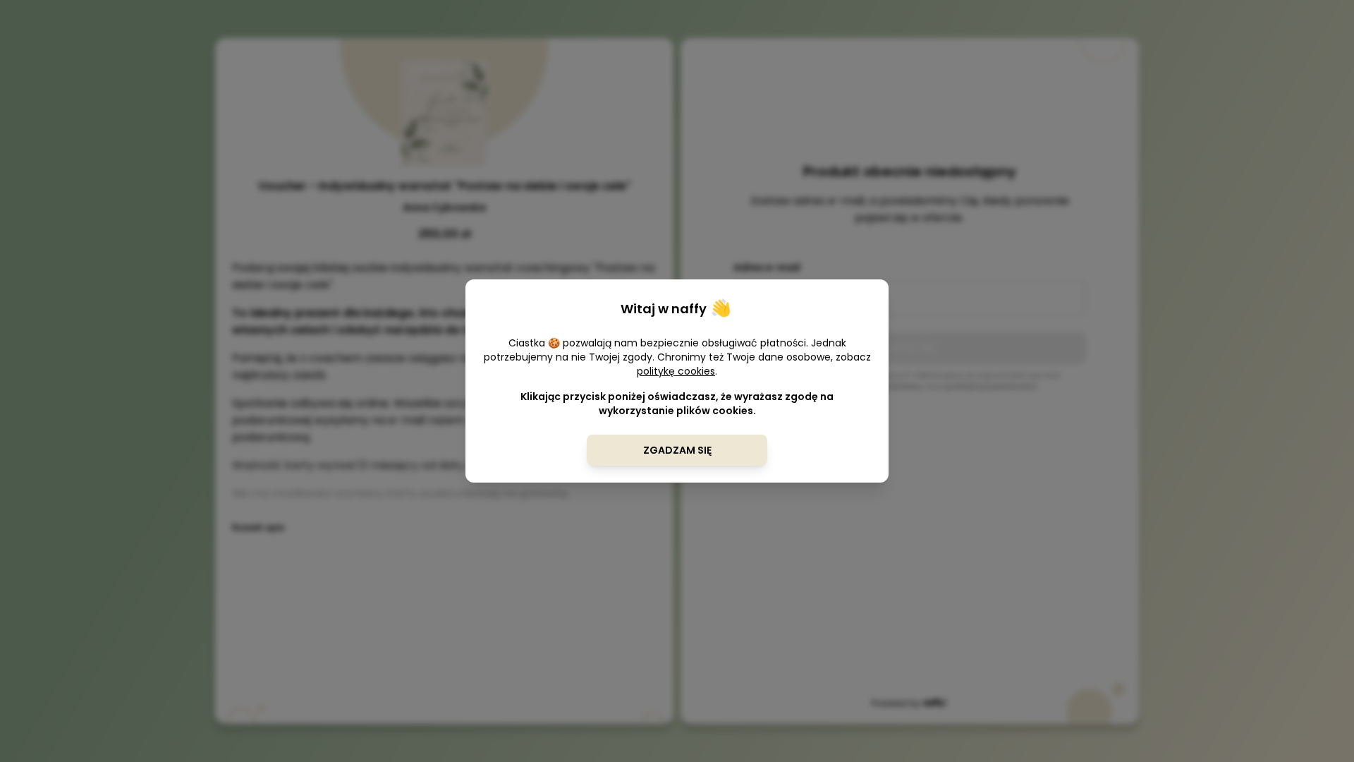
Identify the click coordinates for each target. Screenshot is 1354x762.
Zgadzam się (677, 450)
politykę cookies (676, 371)
